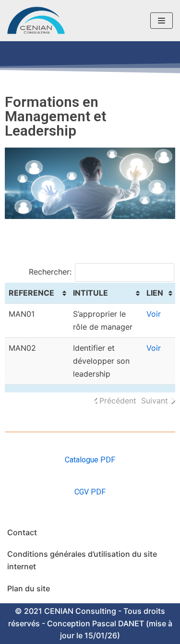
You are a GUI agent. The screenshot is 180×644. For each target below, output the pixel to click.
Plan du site (28, 588)
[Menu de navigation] (161, 20)
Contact (22, 532)
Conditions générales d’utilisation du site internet (82, 560)
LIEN (154, 293)
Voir (153, 314)
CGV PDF (90, 491)
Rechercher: (50, 271)
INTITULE (90, 293)
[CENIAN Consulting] (36, 20)
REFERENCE (31, 293)
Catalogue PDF (90, 459)
